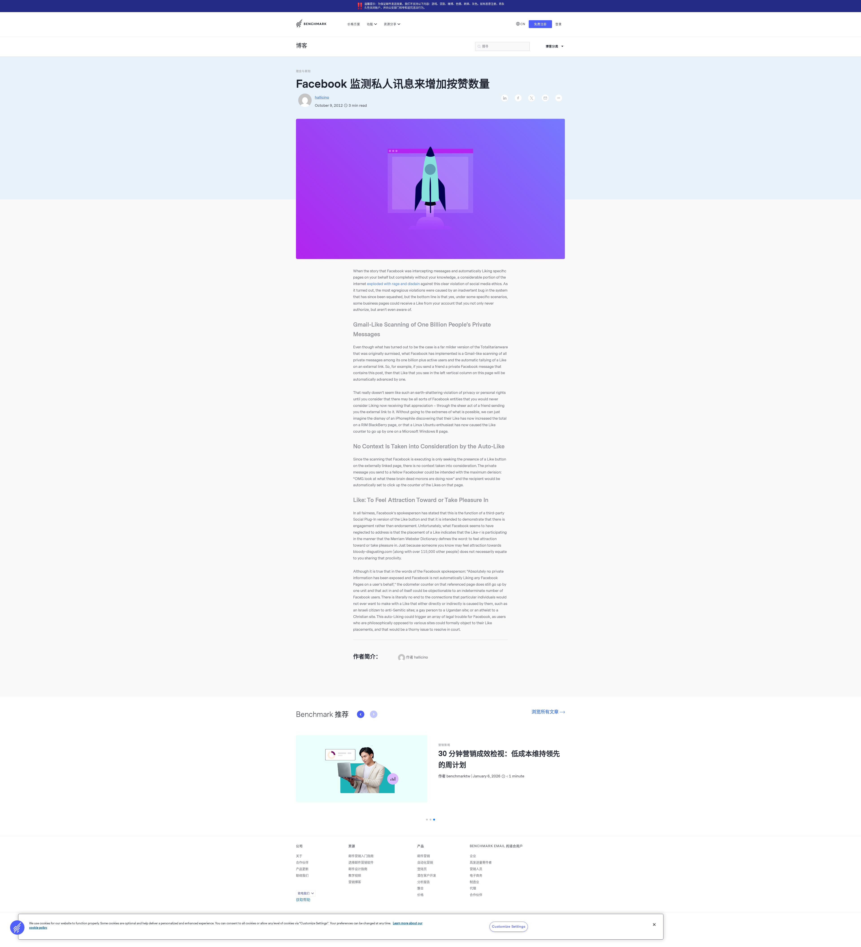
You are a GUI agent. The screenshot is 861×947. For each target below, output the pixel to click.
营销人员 (476, 869)
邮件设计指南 (357, 869)
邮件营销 (423, 856)
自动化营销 (425, 862)
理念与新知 (303, 71)
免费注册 (540, 24)
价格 (420, 895)
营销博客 (354, 882)
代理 (473, 888)
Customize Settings (508, 927)
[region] (341, 927)
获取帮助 (303, 900)
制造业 (474, 882)
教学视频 (354, 875)
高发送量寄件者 (481, 862)
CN (522, 24)
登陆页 (422, 869)
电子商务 (476, 875)
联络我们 (302, 875)
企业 (473, 856)
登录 (558, 24)
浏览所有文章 (546, 712)
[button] (373, 714)
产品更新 (302, 869)
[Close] (654, 925)
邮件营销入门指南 (361, 856)
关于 (299, 856)
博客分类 (552, 46)
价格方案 (354, 24)
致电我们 (303, 893)
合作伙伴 (302, 862)
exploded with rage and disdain (393, 284)
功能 (370, 24)
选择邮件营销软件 (361, 862)
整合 (420, 888)
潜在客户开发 (426, 875)
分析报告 (423, 882)
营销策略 (444, 745)
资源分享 (390, 24)
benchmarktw (458, 776)
